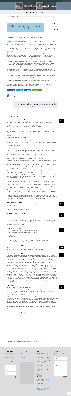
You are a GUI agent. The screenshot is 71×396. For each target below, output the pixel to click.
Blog (31, 12)
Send (65, 377)
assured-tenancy (30, 99)
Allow (66, 1)
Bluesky (49, 104)
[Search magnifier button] (57, 16)
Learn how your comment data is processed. (30, 341)
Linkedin (41, 104)
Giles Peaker (56, 23)
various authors (47, 378)
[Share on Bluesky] (7, 95)
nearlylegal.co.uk (40, 386)
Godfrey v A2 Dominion (12, 41)
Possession (47, 99)
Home (27, 12)
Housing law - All (39, 99)
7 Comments (55, 29)
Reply (61, 120)
